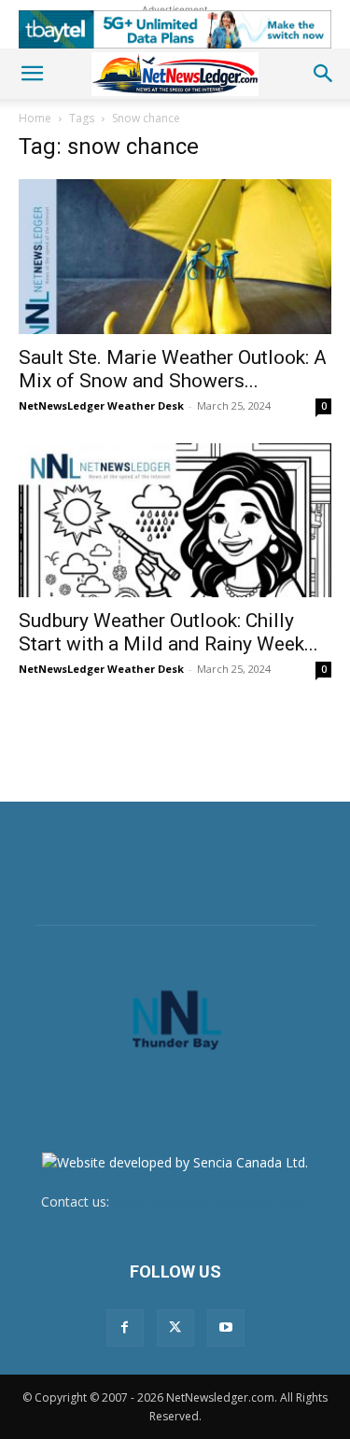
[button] (32, 74)
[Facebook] (125, 1328)
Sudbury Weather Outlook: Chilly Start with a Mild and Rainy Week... (168, 632)
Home (35, 118)
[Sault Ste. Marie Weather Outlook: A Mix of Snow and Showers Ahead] (175, 256)
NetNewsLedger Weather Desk (101, 405)
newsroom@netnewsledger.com (211, 1201)
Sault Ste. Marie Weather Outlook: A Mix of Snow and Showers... (173, 369)
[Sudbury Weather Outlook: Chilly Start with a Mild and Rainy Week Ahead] (175, 520)
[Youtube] (226, 1328)
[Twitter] (175, 1328)
